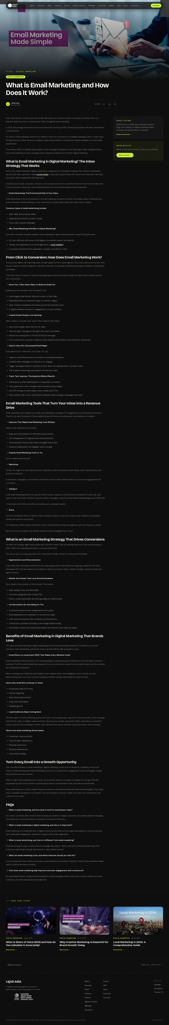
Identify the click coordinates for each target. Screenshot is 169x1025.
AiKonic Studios (79, 6)
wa (115, 104)
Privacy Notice (158, 1020)
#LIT (119, 6)
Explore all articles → (124, 134)
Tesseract (102, 6)
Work (50, 6)
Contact (156, 6)
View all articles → (152, 965)
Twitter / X (158, 992)
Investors (135, 6)
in (104, 104)
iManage (91, 6)
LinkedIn (157, 985)
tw (109, 104)
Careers (58, 6)
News (126, 6)
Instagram (158, 988)
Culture (67, 6)
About (32, 6)
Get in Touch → (125, 155)
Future (111, 6)
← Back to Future (13, 965)
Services (41, 6)
